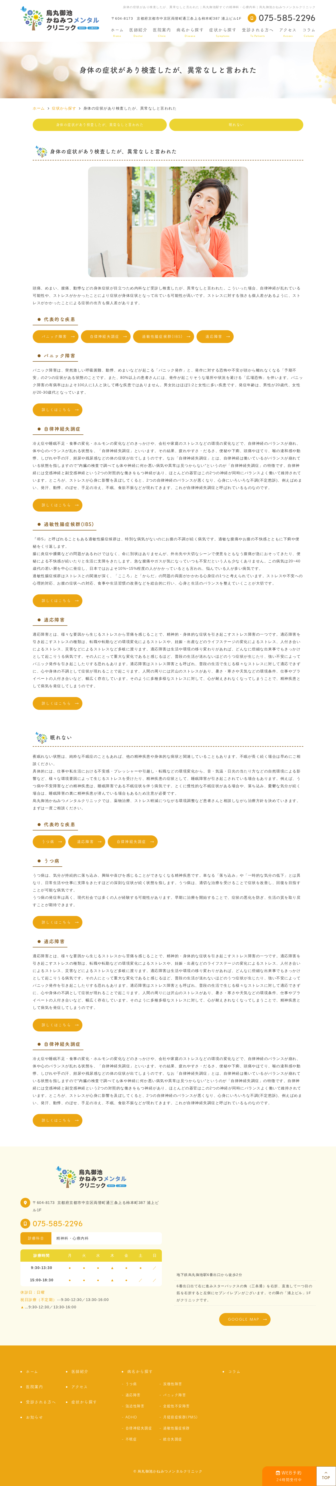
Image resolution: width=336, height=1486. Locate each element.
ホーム (117, 32)
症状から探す (222, 32)
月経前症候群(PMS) (180, 1417)
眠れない (236, 125)
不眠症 (131, 1439)
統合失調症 (172, 1439)
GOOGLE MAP (244, 1319)
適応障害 (213, 336)
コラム (309, 32)
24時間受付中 (289, 1476)
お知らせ (34, 1417)
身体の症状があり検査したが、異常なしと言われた (100, 125)
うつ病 (48, 841)
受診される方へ (258, 32)
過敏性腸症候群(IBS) (162, 336)
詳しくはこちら (56, 410)
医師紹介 (138, 32)
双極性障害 (172, 1384)
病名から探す (190, 32)
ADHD (131, 1417)
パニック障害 (54, 336)
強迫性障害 (135, 1406)
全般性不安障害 (176, 1406)
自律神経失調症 (105, 336)
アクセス (288, 32)
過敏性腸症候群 (176, 1428)
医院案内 (162, 32)
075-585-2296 (58, 1223)
